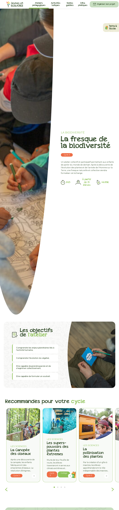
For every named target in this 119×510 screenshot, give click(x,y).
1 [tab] (54, 487)
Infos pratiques (82, 4)
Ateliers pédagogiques (38, 4)
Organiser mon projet (106, 4)
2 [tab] (58, 487)
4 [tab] (65, 487)
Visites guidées (70, 4)
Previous (6, 489)
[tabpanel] (23, 445)
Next (113, 489)
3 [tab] (61, 487)
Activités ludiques (55, 4)
